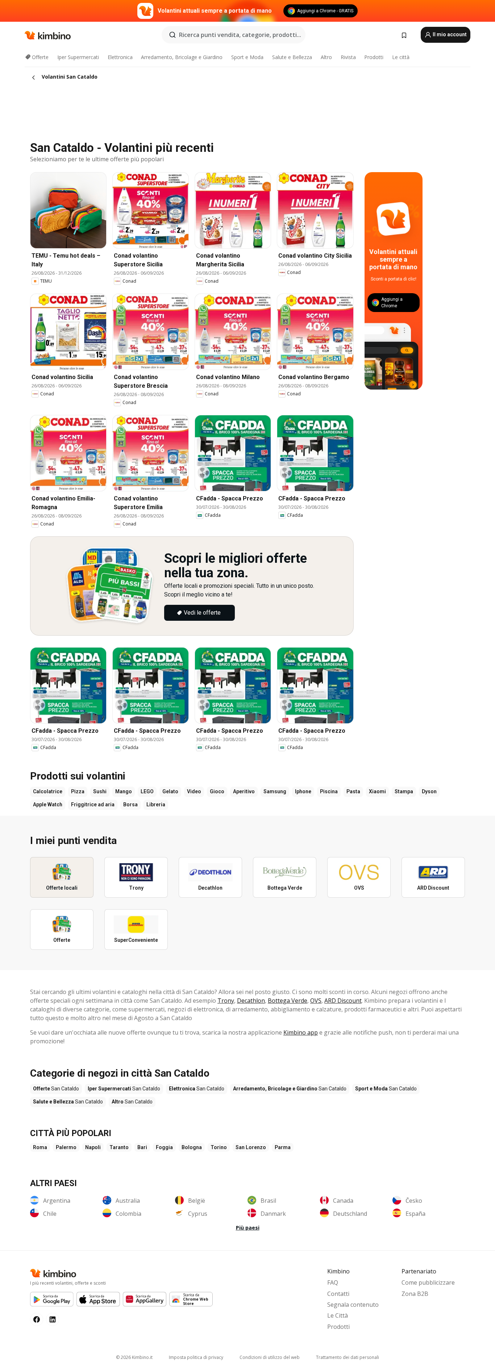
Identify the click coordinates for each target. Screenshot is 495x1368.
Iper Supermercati (78, 57)
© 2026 (134, 1357)
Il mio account (449, 34)
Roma (40, 1147)
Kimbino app (300, 1032)
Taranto (119, 1147)
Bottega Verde (287, 1001)
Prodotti (373, 57)
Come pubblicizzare (428, 1282)
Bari (142, 1147)
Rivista (348, 57)
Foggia (164, 1147)
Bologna (192, 1147)
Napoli (93, 1147)
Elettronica (120, 57)
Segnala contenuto (353, 1305)
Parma (283, 1147)
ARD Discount (343, 1001)
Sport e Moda (247, 57)
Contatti (338, 1294)
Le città (400, 57)
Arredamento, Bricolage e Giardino (181, 57)
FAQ (332, 1282)
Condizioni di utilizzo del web (270, 1357)
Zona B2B (415, 1294)
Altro (326, 57)
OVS (315, 1001)
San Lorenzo (251, 1147)
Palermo (66, 1147)
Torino (219, 1147)
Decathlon (251, 1001)
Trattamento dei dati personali (347, 1357)
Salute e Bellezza (292, 57)
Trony (225, 1001)
